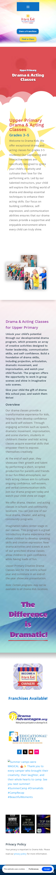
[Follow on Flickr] (36, 752)
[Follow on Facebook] (19, 752)
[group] (22, 780)
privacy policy (20, 853)
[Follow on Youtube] (31, 752)
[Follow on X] (25, 752)
